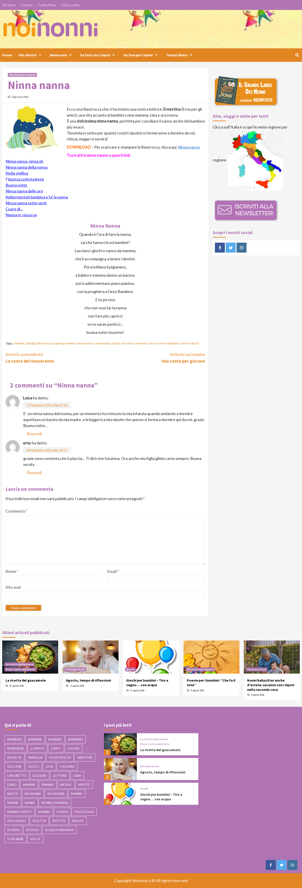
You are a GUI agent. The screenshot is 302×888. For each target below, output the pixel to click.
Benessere (58, 55)
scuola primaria (59, 830)
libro (12, 784)
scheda (13, 830)
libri (77, 775)
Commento (17, 511)
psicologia (84, 812)
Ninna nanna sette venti (26, 202)
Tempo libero (177, 55)
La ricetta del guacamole (26, 680)
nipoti (116, 343)
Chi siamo (8, 5)
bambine (35, 739)
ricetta (39, 821)
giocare (14, 766)
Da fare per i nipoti (138, 55)
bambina (14, 739)
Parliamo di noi (75, 669)
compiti (37, 748)
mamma (58, 343)
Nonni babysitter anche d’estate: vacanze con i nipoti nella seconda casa (270, 685)
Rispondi (34, 433)
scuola (32, 830)
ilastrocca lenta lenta (26, 179)
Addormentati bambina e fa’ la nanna (37, 197)
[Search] (297, 55)
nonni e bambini (168, 343)
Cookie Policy (47, 5)
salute (78, 821)
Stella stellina (17, 173)
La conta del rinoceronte (30, 357)
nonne (12, 803)
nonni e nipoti (189, 343)
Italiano (67, 766)
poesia (62, 812)
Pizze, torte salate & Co (20, 669)
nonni (152, 343)
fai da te (14, 757)
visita (35, 839)
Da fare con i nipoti (95, 55)
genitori (84, 757)
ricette (59, 821)
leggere (39, 775)
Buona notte (16, 185)
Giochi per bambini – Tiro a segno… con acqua (147, 682)
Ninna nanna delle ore (24, 191)
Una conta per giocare (183, 357)
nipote (84, 784)
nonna (76, 793)
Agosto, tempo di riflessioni (88, 680)
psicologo (16, 821)
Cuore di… (14, 208)
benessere (15, 748)
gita (49, 766)
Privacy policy (70, 5)
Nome (12, 571)
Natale (66, 784)
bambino (75, 739)
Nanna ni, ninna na (21, 214)
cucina (73, 748)
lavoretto (16, 775)
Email (113, 571)
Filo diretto (28, 55)
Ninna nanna (189, 147)
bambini (19, 343)
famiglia (31, 343)
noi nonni (127, 343)
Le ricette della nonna (19, 664)
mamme (70, 343)
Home (7, 55)
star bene (15, 839)
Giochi (130, 669)
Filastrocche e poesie (22, 74)
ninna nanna (85, 343)
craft (56, 748)
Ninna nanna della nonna (27, 167)
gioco (33, 766)
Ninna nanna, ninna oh (24, 161)
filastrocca (44, 343)
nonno (44, 812)
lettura (60, 775)
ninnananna (103, 343)
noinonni (141, 343)
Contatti (26, 5)
